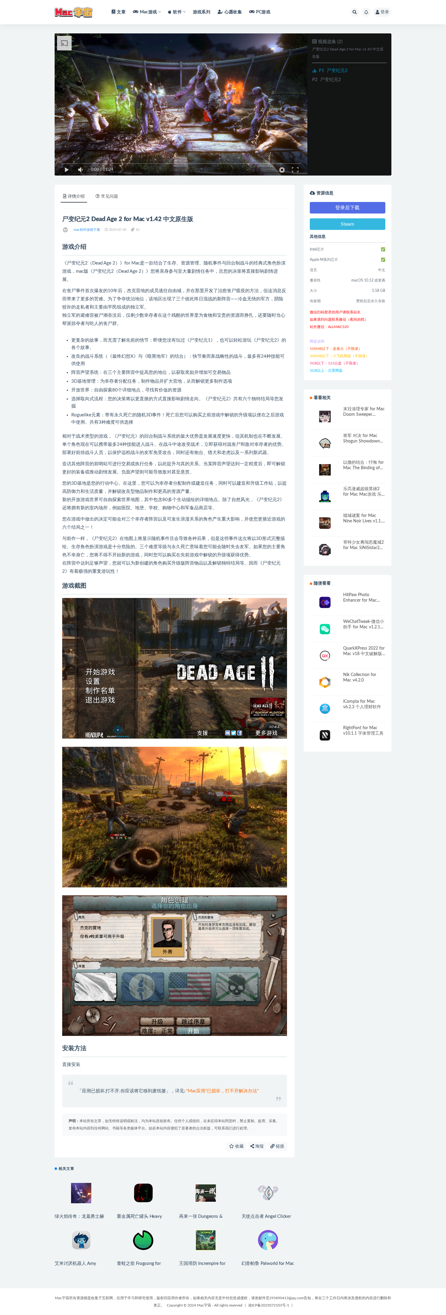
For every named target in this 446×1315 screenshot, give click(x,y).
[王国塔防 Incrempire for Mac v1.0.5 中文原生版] (205, 1240)
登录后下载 (347, 207)
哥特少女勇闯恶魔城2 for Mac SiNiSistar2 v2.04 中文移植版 (363, 547)
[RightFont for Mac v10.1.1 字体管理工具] (325, 735)
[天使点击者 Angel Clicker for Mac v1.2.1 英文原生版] (268, 1193)
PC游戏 (263, 12)
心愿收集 (233, 12)
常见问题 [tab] (109, 196)
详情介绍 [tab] (76, 196)
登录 (384, 12)
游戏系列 (201, 12)
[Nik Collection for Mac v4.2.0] (325, 682)
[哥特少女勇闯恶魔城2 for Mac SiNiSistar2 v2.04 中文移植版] (325, 550)
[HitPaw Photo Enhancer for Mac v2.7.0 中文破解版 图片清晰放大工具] (325, 602)
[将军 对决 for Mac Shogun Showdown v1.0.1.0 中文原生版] (325, 443)
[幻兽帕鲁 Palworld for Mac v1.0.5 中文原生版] (268, 1240)
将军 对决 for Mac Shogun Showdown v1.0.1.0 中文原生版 (361, 441)
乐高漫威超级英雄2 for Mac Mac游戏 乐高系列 (362, 494)
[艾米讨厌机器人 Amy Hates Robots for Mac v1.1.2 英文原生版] (81, 1240)
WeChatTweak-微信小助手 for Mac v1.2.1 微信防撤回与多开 (363, 627)
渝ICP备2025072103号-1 (268, 1305)
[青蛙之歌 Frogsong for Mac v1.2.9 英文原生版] (143, 1240)
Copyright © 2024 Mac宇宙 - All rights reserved (204, 1305)
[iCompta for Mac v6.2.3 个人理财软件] (325, 709)
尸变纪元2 (333, 70)
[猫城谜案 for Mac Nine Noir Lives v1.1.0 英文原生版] (325, 523)
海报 (259, 1146)
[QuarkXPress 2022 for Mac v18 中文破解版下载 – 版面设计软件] (325, 656)
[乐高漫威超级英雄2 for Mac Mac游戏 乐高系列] (325, 496)
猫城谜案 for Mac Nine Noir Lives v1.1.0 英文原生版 (363, 521)
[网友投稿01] (65, 230)
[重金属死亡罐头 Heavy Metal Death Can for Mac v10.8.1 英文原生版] (143, 1193)
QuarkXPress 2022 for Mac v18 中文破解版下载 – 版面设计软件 (364, 653)
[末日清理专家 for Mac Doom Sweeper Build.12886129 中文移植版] (325, 416)
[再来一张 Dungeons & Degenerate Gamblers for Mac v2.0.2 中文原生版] (205, 1193)
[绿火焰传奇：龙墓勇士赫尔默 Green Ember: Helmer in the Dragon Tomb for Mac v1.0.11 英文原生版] (81, 1193)
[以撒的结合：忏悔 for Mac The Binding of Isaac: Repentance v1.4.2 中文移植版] (325, 470)
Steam (347, 224)
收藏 (239, 1146)
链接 (279, 1146)
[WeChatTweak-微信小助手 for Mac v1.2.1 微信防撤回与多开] (325, 629)
